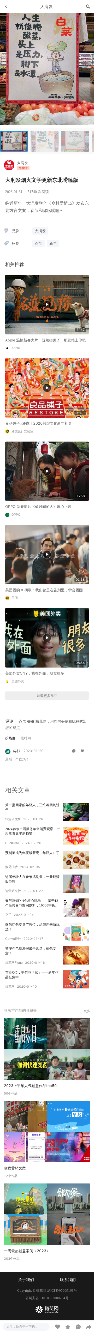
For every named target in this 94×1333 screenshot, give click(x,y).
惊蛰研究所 (13, 819)
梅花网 (10, 986)
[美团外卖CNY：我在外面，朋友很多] (47, 637)
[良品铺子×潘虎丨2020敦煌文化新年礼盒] (47, 387)
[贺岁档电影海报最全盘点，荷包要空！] (76, 955)
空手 (8, 915)
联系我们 (68, 1280)
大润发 (22, 162)
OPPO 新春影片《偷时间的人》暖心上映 (38, 506)
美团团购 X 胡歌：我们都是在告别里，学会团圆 (44, 590)
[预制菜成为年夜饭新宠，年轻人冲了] (76, 860)
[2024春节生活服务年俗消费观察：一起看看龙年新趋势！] (76, 836)
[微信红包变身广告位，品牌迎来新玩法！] (76, 931)
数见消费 (11, 867)
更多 (87, 1011)
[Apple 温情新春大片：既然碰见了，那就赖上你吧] (47, 304)
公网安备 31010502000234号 (47, 1298)
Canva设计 (13, 939)
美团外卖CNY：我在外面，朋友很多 (34, 673)
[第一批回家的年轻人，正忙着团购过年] (76, 812)
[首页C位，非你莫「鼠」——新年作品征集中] (76, 979)
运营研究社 (13, 891)
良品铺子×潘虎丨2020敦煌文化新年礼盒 (38, 423)
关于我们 (26, 1280)
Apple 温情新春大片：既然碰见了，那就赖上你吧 (45, 340)
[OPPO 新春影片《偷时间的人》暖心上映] (47, 471)
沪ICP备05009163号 (62, 1290)
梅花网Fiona (14, 963)
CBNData (12, 843)
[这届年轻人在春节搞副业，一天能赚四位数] (76, 884)
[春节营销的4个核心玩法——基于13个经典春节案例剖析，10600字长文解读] (76, 907)
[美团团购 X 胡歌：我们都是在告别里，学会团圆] (47, 554)
